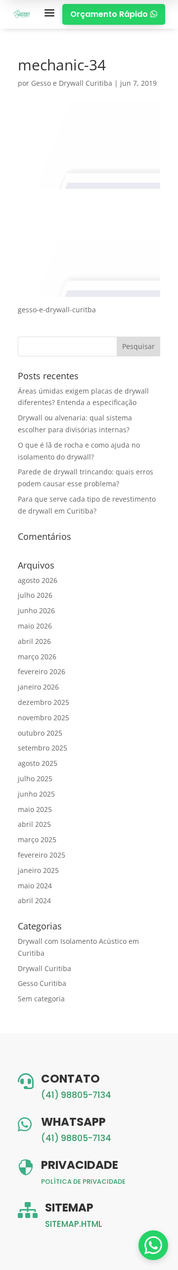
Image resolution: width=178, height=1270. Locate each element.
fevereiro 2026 (41, 671)
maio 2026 (35, 626)
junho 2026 (36, 610)
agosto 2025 (37, 763)
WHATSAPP (73, 1122)
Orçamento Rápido (113, 14)
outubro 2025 (40, 733)
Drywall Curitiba (44, 968)
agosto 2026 (37, 580)
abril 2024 (34, 900)
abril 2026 (34, 641)
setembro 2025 (42, 747)
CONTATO (70, 1079)
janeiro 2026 (38, 687)
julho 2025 (35, 778)
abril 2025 (34, 824)
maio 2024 (35, 885)
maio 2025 (35, 809)
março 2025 (37, 839)
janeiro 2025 (38, 870)
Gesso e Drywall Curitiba (71, 83)
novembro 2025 (43, 717)
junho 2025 (36, 794)
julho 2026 (35, 595)
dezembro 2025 (43, 702)
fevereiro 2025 (41, 855)
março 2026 (37, 656)
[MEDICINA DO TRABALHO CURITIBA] (22, 14)
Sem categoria (41, 998)
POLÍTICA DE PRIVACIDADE (83, 1181)
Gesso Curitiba (42, 983)
